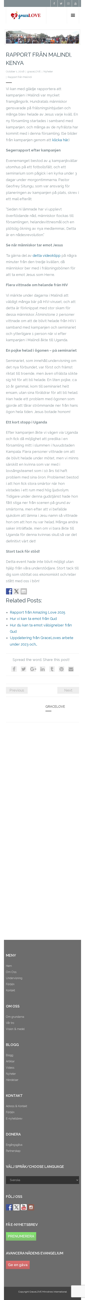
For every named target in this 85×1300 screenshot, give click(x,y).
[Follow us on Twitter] (16, 1207)
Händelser (12, 1079)
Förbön (10, 984)
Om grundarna (15, 1016)
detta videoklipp (46, 255)
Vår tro (10, 1022)
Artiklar (10, 1061)
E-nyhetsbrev (14, 1118)
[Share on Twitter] (16, 591)
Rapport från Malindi (20, 77)
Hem (9, 965)
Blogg (9, 1055)
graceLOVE (34, 71)
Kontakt (10, 990)
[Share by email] (24, 591)
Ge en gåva (18, 1265)
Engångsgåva (14, 1144)
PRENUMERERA (21, 1236)
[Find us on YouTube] (24, 1207)
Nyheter (48, 71)
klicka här (60, 140)
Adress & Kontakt (16, 1106)
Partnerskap (13, 1150)
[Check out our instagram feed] (31, 1207)
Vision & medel (15, 1029)
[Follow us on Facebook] (9, 1207)
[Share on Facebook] (9, 591)
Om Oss (11, 972)
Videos (10, 1067)
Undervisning (14, 978)
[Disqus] (42, 779)
